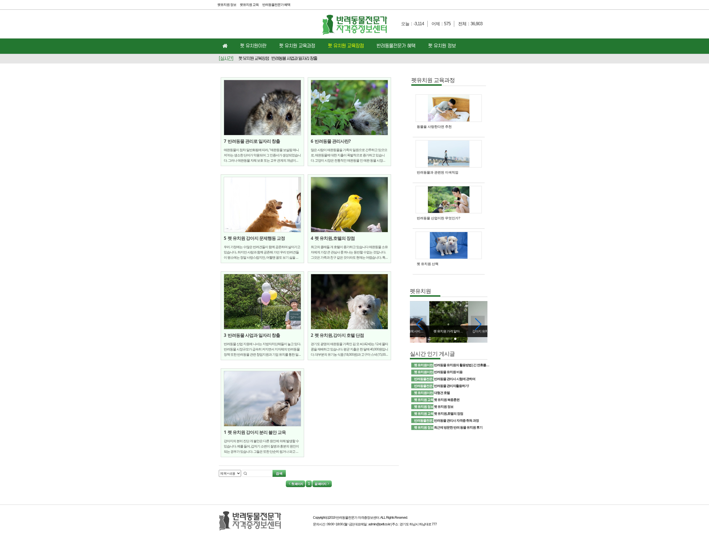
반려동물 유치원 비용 (448, 372)
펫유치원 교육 (249, 5)
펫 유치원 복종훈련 (446, 400)
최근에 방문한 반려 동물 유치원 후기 (458, 427)
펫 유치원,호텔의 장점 (448, 414)
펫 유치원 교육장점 (346, 46)
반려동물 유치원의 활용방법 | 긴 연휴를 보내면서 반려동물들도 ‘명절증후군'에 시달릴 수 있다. (461, 365)
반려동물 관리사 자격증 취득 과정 (456, 421)
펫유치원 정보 (226, 5)
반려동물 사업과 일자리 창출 (294, 59)
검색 (279, 473)
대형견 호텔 (442, 393)
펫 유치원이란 (253, 46)
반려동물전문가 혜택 (276, 5)
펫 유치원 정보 (442, 46)
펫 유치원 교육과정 (297, 46)
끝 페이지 (321, 483)
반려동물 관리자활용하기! (451, 386)
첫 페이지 (297, 483)
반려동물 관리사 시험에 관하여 (454, 379)
